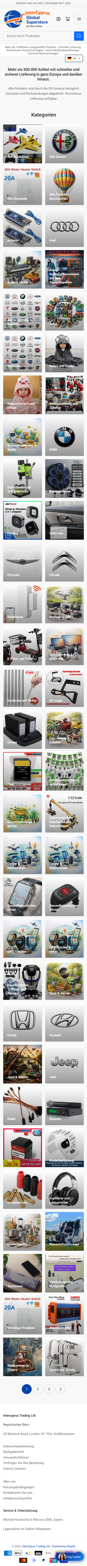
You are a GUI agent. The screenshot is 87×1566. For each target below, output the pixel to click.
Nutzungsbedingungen (18, 1487)
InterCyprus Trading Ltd (36, 1546)
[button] (74, 58)
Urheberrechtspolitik (17, 1498)
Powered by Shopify (63, 1546)
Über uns (9, 1481)
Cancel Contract (14, 1469)
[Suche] (79, 36)
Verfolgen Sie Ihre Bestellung (23, 1463)
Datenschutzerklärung (18, 1446)
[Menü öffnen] (79, 19)
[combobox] (43, 36)
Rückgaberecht (13, 1452)
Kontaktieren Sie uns (17, 1493)
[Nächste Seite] (60, 1389)
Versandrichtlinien (16, 1457)
